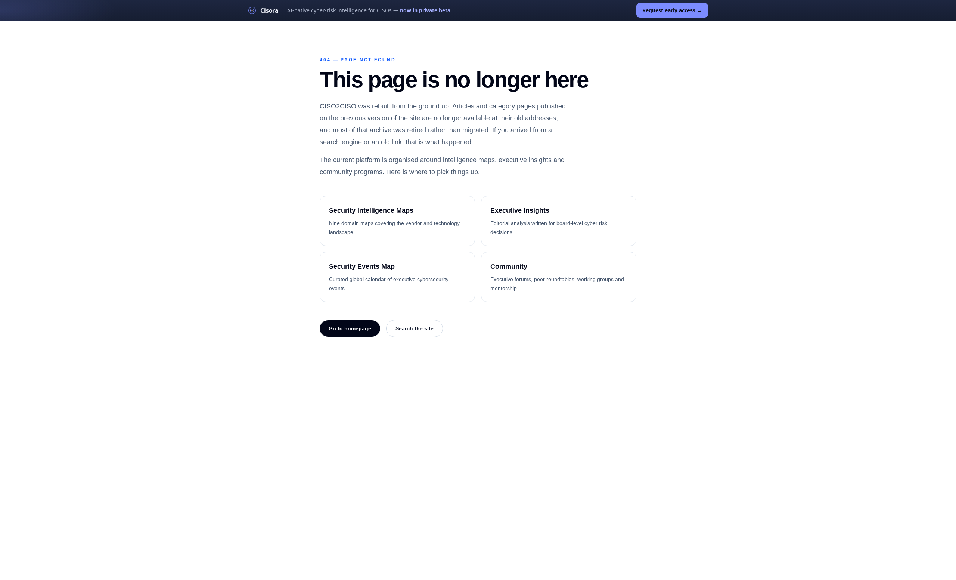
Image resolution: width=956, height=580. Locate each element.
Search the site (414, 328)
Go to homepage (350, 328)
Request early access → (672, 10)
